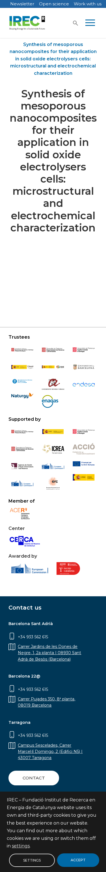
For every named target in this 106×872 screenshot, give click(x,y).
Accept (78, 860)
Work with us (87, 3)
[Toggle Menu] (90, 23)
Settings (32, 860)
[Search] (75, 23)
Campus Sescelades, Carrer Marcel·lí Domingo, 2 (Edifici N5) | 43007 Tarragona (50, 752)
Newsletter (22, 3)
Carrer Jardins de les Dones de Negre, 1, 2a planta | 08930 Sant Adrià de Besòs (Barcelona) (49, 653)
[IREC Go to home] (27, 23)
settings (21, 846)
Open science (54, 3)
